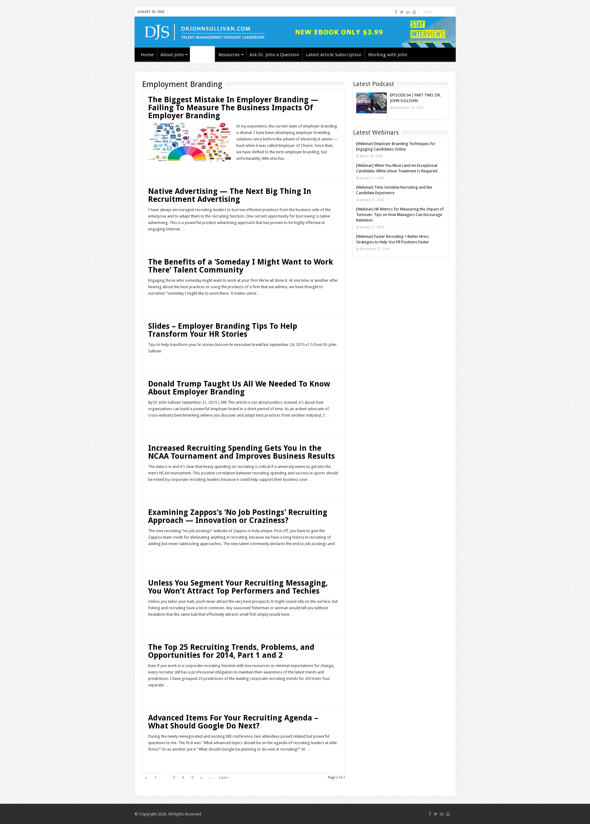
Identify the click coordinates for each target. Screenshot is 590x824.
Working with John (387, 54)
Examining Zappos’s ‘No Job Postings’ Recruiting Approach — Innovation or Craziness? (237, 516)
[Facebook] (396, 12)
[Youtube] (414, 12)
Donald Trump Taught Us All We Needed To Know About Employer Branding (239, 387)
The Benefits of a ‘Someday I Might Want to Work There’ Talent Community (240, 265)
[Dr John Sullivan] (295, 32)
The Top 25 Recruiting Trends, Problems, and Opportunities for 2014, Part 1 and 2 (231, 651)
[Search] (451, 11)
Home (147, 54)
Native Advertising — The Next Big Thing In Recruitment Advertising (229, 195)
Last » (224, 777)
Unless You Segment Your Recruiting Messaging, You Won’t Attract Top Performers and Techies (238, 587)
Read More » (161, 169)
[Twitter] (401, 12)
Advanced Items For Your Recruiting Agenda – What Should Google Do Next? (233, 721)
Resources (229, 54)
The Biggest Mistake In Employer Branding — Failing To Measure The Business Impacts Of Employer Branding (233, 107)
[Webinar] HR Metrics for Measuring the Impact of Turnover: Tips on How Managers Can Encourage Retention (400, 214)
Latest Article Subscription (333, 54)
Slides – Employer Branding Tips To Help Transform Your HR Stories (222, 330)
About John (172, 54)
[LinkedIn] (408, 12)
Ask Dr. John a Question (274, 54)
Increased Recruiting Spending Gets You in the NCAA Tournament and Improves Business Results (241, 452)
